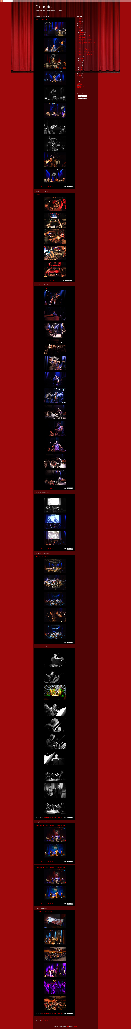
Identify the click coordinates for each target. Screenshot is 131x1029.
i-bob (68, 1026)
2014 (80, 27)
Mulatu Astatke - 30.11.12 (42, 19)
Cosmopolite (43, 6)
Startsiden (55, 1018)
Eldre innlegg (70, 1018)
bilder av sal (39, 194)
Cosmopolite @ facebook (80, 87)
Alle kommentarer (83, 98)
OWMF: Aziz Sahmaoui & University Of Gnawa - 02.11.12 (50, 825)
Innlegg (80, 96)
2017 (80, 21)
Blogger (75, 1026)
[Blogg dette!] (68, 186)
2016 (80, 23)
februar (81, 69)
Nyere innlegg (40, 1018)
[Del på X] (70, 186)
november (82, 34)
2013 (80, 29)
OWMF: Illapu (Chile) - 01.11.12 (44, 911)
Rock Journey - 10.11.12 (42, 556)
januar (81, 71)
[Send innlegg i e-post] (65, 186)
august (81, 60)
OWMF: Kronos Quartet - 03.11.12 (44, 650)
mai (81, 63)
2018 (80, 20)
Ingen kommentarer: (58, 186)
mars (81, 67)
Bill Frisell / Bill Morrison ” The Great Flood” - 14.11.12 (50, 496)
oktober (81, 56)
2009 (80, 77)
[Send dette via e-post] (67, 186)
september (82, 58)
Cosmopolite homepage (79, 84)
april (81, 65)
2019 (80, 18)
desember (82, 32)
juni (80, 62)
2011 (80, 73)
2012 (80, 30)
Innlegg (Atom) (44, 1020)
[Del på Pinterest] (72, 186)
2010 (80, 75)
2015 (80, 25)
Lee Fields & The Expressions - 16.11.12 (46, 288)
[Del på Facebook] (71, 186)
